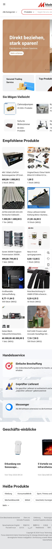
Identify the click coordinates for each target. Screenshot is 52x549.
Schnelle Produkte (23, 520)
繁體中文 (36, 525)
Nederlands (40, 527)
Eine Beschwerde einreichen (10, 517)
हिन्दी (49, 527)
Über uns (27, 517)
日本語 (45, 525)
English (17, 525)
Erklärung (37, 517)
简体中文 (26, 525)
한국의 (21, 527)
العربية (30, 527)
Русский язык (11, 527)
